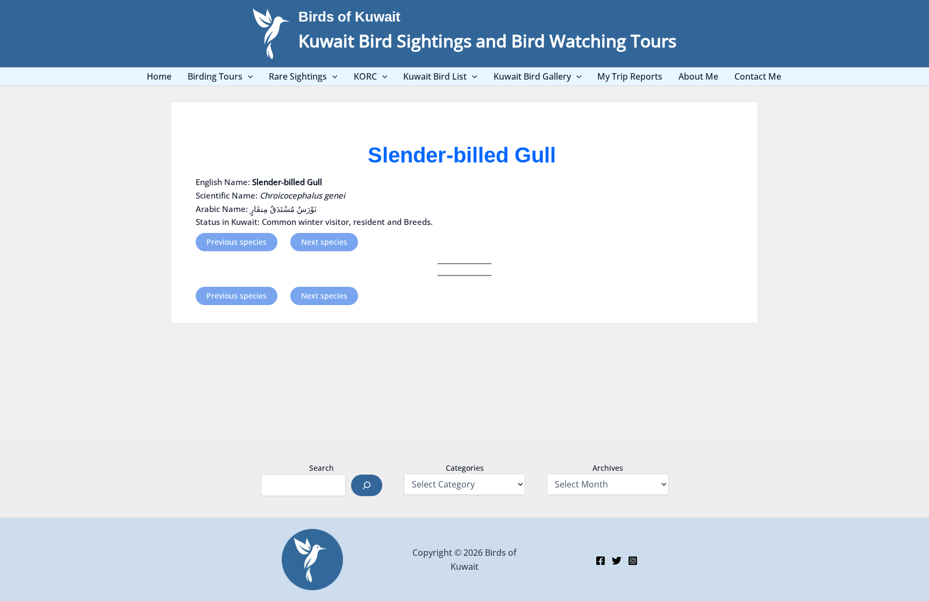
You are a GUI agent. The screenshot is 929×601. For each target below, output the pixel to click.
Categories (465, 468)
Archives (607, 468)
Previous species (236, 242)
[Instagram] (633, 560)
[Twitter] (616, 560)
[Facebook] (600, 560)
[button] (247, 77)
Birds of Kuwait (349, 17)
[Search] (366, 485)
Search (321, 468)
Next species (324, 242)
